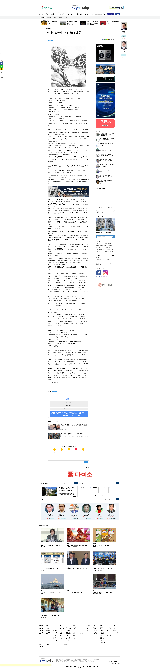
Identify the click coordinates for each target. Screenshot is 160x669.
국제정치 (95, 632)
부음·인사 (55, 642)
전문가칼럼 (41, 630)
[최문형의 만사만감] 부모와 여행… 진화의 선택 (55, 17)
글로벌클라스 (95, 633)
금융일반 (81, 627)
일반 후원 (68, 405)
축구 (107, 632)
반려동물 (102, 637)
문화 (93, 14)
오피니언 (53, 14)
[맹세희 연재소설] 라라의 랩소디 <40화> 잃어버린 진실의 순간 (74, 434)
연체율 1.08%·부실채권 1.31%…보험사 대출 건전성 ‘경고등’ (112, 23)
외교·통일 (48, 632)
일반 (87, 627)
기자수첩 (41, 632)
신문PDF (41, 644)
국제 (90, 14)
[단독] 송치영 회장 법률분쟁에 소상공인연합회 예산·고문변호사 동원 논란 (105, 243)
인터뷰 (40, 633)
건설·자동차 (68, 628)
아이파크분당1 (74, 516)
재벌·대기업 (62, 628)
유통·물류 (68, 632)
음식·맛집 (102, 638)
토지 (87, 630)
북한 (47, 633)
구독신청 (100, 207)
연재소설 (50, 28)
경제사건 (61, 637)
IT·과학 (67, 640)
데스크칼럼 (41, 628)
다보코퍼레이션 (74, 515)
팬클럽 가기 (105, 125)
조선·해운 (68, 630)
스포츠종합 (109, 628)
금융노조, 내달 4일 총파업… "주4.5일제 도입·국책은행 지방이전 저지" (104, 569)
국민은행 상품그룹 (49, 515)
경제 (69, 14)
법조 (53, 638)
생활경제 (76, 14)
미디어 (101, 635)
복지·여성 (55, 630)
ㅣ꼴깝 (97, 257)
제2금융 (81, 633)
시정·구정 (61, 635)
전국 (60, 644)
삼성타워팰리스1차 (61, 516)
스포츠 (97, 14)
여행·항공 (68, 637)
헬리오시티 (49, 516)
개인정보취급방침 (91, 666)
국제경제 (95, 628)
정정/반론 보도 (67, 644)
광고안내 (74, 666)
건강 (101, 640)
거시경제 (61, 638)
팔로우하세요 (105, 276)
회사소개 (58, 666)
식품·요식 (68, 635)
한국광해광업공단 (111, 515)
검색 (117, 499)
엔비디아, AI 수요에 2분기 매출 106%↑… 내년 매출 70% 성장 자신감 (52, 23)
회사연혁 (66, 666)
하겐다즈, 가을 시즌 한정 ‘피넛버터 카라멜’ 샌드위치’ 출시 (103, 546)
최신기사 (48, 14)
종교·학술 (102, 633)
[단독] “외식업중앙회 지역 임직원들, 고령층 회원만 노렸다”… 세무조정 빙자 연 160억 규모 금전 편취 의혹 (105, 249)
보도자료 (54, 644)
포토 (100, 14)
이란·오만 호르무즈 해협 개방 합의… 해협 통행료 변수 (52, 593)
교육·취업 (55, 632)
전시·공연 (102, 630)
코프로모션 (110, 207)
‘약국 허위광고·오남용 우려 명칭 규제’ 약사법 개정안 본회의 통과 (51, 546)
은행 (81, 628)
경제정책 (61, 632)
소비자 (61, 633)
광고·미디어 (68, 638)
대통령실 (48, 627)
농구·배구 (109, 635)
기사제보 (101, 212)
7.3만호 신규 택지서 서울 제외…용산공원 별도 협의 (77, 569)
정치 (63, 14)
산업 (72, 14)
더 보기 (74, 496)
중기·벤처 (75, 627)
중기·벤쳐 (61, 630)
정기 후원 (68, 402)
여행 (101, 632)
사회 (66, 14)
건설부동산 (85, 14)
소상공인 (74, 638)
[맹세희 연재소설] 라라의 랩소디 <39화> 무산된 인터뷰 (73, 424)
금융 (81, 14)
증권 (81, 630)
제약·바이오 (68, 633)
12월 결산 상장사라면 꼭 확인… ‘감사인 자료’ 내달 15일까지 (51, 569)
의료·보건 (55, 637)
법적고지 (86, 666)
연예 (116, 630)
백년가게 (74, 637)
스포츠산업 (109, 627)
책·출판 (101, 628)
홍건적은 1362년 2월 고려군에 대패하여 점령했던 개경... (104, 264)
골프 (107, 633)
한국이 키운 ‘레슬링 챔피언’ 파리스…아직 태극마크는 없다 (102, 593)
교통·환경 (55, 640)
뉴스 (46, 28)
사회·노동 (55, 628)
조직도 (62, 666)
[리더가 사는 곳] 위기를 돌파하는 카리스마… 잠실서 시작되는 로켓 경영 (104, 233)
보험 (81, 632)
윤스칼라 (98, 515)
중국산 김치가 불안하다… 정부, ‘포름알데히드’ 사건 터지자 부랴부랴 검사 (77, 546)
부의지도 (59, 14)
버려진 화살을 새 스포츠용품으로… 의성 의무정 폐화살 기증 (51, 616)
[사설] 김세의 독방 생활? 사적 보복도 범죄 (104, 247)
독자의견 (82, 666)
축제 (103, 632)
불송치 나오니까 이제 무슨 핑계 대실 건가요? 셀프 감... (105, 260)
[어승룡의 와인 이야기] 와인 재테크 (75, 592)
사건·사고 (55, 627)
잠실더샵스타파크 (86, 516)
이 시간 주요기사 (43, 20)
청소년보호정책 (98, 666)
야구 (107, 630)
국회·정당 (48, 628)
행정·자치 (48, 630)
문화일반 (102, 627)
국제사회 (95, 630)
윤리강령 (70, 666)
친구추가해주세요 (99, 276)
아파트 (87, 632)
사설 (40, 627)
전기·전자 (68, 627)
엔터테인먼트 (102, 642)
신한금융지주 (61, 515)
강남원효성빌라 (99, 516)
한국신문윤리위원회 (114, 661)
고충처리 (79, 667)
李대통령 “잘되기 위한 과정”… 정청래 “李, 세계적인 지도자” (105, 245)
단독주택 (111, 516)
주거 (53, 633)
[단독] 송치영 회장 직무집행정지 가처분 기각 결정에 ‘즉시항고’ (105, 251)
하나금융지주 (86, 515)
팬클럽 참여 (51, 518)
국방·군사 (55, 635)
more (113, 241)
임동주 (49, 40)
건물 (87, 628)
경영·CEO (62, 627)
